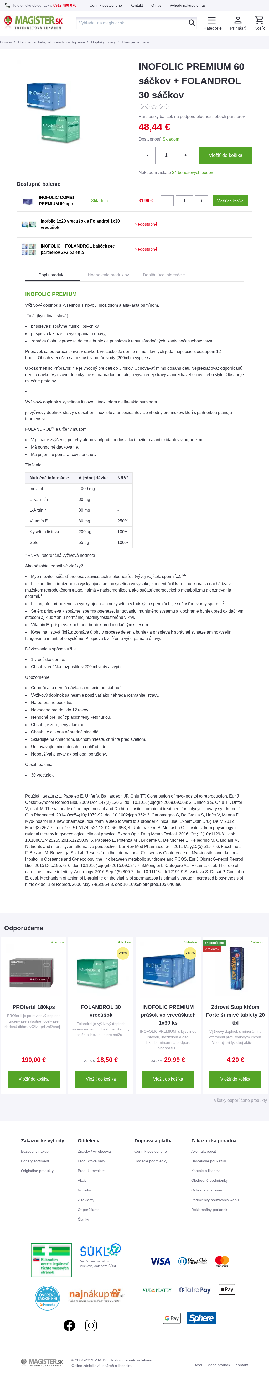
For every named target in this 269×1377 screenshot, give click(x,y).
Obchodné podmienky (209, 1180)
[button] (259, 23)
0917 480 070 (64, 5)
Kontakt (136, 5)
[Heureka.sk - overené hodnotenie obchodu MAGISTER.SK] (47, 1298)
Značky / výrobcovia (94, 1151)
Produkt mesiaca (92, 1171)
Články (83, 1219)
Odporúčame (89, 1210)
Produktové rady (91, 1161)
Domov (6, 42)
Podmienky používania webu (215, 1200)
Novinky (84, 1190)
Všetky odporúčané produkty (240, 1100)
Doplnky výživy (103, 42)
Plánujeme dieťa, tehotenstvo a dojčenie (51, 42)
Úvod (197, 1365)
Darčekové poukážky (208, 1161)
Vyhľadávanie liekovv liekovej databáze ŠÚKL (98, 1264)
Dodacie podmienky (150, 1161)
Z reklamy (86, 1200)
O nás (156, 5)
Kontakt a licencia (205, 1171)
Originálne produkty (37, 1171)
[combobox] (136, 23)
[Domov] (33, 23)
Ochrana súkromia (206, 1190)
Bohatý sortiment (35, 1161)
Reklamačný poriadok (209, 1210)
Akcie (82, 1180)
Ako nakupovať (203, 1151)
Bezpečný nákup (35, 1151)
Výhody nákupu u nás (188, 5)
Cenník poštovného (106, 5)
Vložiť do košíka (34, 1079)
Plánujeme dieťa (135, 42)
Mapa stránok (218, 1365)
